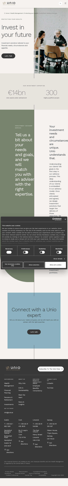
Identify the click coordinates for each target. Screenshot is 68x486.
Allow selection (34, 265)
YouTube (50, 388)
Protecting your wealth (31, 13)
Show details (57, 259)
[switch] (25, 252)
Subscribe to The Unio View (49, 369)
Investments (9, 404)
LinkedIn (50, 383)
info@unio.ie (8, 412)
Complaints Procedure (40, 471)
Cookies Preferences (12, 475)
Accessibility (42, 475)
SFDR (45, 473)
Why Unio (22, 383)
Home (7, 13)
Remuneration (23, 471)
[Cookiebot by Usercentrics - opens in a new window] (53, 219)
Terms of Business (34, 473)
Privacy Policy (23, 243)
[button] (65, 3)
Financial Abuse (20, 473)
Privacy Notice (9, 471)
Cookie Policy (7, 243)
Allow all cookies (55, 265)
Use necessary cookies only (12, 265)
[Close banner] (65, 219)
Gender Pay (28, 475)
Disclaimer (8, 473)
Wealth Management (16, 13)
